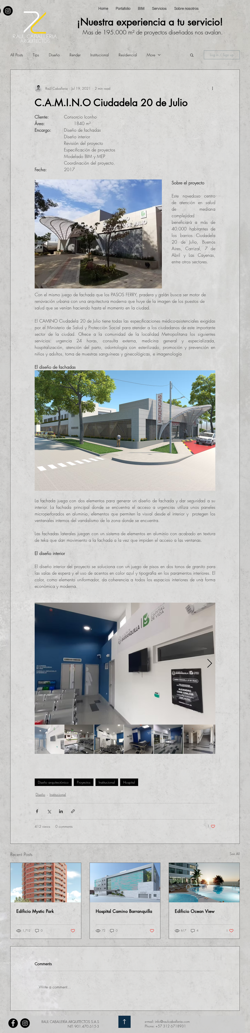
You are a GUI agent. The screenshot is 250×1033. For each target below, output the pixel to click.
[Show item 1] (49, 739)
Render (75, 55)
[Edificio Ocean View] (204, 882)
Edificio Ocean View (195, 911)
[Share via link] (73, 811)
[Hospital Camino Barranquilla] (125, 882)
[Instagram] (8, 11)
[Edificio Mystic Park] (45, 882)
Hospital (129, 782)
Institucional (99, 55)
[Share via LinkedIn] (61, 811)
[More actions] (212, 88)
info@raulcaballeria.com (172, 1021)
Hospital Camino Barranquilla (124, 911)
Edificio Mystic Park (35, 911)
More (151, 55)
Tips (36, 55)
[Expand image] (125, 664)
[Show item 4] (138, 739)
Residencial (128, 55)
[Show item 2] (79, 739)
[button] (191, 55)
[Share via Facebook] (37, 811)
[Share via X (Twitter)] (49, 811)
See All (235, 853)
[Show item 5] (168, 739)
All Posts (16, 55)
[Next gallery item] (209, 663)
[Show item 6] (198, 739)
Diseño (54, 55)
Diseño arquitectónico (53, 782)
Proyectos (83, 782)
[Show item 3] (109, 739)
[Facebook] (13, 1023)
